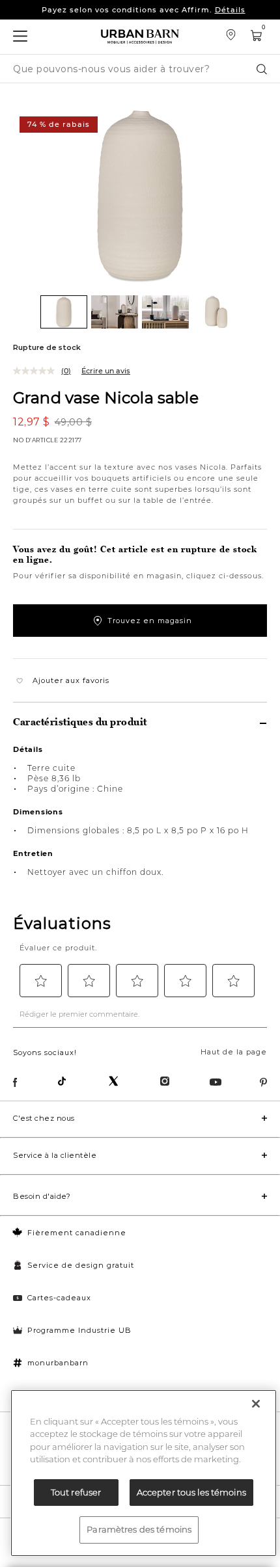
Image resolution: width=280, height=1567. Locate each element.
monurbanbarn (58, 1362)
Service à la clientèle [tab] (54, 1155)
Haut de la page (234, 1051)
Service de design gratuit (80, 1265)
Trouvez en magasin (149, 620)
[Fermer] (256, 1403)
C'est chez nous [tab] (44, 1118)
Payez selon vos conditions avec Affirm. (143, 9)
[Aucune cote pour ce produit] (37, 371)
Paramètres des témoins (139, 1529)
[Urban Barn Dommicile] (140, 36)
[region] (143, 1473)
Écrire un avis (105, 370)
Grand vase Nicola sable (106, 397)
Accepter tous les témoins (191, 1492)
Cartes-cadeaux (59, 1297)
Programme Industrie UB (79, 1330)
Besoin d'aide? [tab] (41, 1196)
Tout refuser (76, 1492)
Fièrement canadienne (76, 1232)
